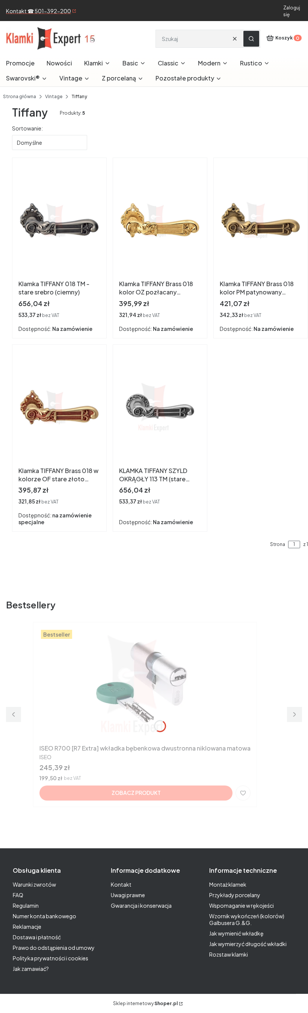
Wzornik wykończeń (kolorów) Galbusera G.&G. (246, 919)
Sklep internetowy (145, 1003)
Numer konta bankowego (44, 916)
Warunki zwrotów (34, 884)
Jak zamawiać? (31, 968)
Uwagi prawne (128, 895)
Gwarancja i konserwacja (141, 905)
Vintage (53, 96)
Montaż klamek (227, 884)
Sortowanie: (27, 128)
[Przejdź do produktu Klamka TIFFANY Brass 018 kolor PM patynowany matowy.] (261, 220)
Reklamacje (27, 926)
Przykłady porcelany (234, 895)
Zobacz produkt (136, 792)
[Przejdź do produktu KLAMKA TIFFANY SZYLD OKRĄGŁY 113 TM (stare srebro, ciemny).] (160, 407)
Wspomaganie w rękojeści (241, 905)
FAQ (18, 895)
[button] (251, 39)
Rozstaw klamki (228, 954)
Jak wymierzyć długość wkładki (248, 943)
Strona (277, 544)
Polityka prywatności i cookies (50, 958)
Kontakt (121, 884)
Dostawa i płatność (37, 937)
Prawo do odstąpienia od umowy (54, 947)
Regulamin (26, 905)
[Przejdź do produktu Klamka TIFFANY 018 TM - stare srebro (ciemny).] (59, 220)
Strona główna (19, 96)
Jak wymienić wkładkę (236, 933)
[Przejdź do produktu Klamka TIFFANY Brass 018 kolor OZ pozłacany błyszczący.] (160, 220)
